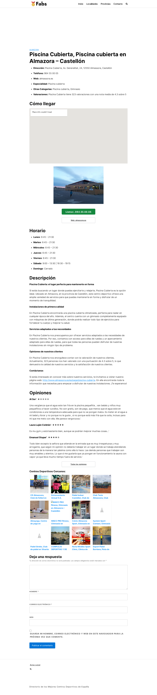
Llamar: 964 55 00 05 (78, 212)
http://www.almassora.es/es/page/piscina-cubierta (69, 380)
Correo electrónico (40, 604)
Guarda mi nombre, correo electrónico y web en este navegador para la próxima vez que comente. (77, 635)
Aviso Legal (35, 665)
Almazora (34, 50)
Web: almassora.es (78, 220)
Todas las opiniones (79, 464)
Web (31, 617)
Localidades (92, 4)
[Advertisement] (78, 26)
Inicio (80, 4)
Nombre (34, 591)
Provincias (105, 4)
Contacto (118, 4)
